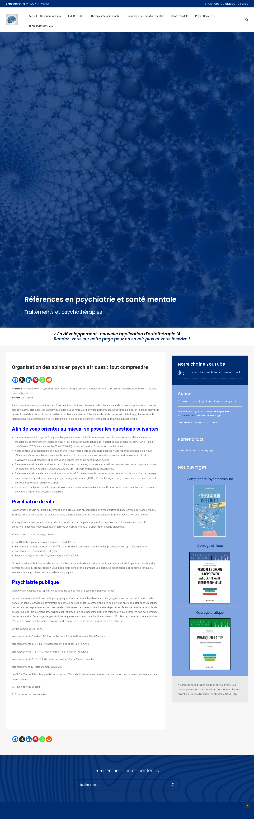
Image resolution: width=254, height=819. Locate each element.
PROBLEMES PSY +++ (41, 26)
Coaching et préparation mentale (145, 16)
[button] (246, 19)
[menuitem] (226, 3)
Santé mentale (179, 16)
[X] (22, 380)
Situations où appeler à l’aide (226, 4)
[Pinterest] (35, 380)
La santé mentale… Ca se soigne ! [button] (215, 372)
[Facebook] (15, 380)
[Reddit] (49, 380)
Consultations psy (50, 16)
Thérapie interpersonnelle (105, 16)
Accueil (33, 16)
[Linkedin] (29, 380)
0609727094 (189, 415)
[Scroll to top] (247, 805)
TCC (80, 16)
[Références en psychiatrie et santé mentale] (16, 19)
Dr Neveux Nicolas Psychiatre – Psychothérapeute (207, 401)
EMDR (71, 16)
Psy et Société (203, 16)
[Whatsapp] (42, 380)
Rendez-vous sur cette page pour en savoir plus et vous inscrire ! (122, 339)
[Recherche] (127, 784)
